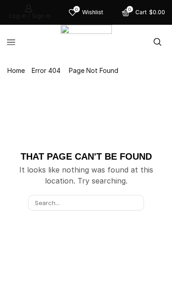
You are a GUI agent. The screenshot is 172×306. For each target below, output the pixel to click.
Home (16, 70)
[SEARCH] (136, 203)
